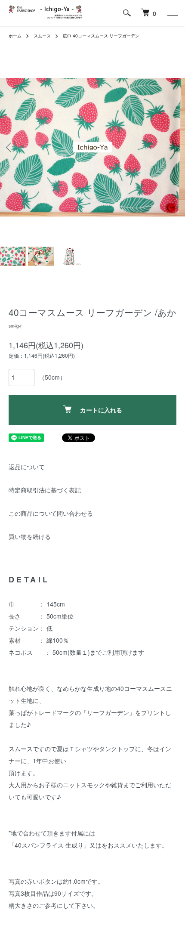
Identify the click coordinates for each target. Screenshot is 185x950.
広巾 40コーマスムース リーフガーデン (101, 36)
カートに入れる (101, 409)
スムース (42, 36)
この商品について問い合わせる (51, 513)
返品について (27, 466)
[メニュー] (172, 13)
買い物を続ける (30, 536)
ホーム (15, 36)
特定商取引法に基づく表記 (45, 490)
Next (175, 147)
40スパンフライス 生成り (49, 845)
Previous (9, 147)
